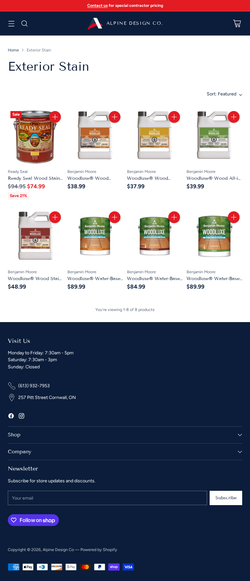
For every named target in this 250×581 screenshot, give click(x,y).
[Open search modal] (24, 23)
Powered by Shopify (98, 549)
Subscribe (226, 498)
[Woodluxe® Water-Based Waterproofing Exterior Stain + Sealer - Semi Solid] (155, 236)
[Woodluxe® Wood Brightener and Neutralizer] (155, 136)
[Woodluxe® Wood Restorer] (95, 136)
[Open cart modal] (236, 23)
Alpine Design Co (58, 549)
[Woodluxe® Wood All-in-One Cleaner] (214, 136)
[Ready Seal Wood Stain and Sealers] (35, 136)
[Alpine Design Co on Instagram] (21, 417)
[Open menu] (11, 23)
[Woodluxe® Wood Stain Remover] (35, 236)
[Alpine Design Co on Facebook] (11, 417)
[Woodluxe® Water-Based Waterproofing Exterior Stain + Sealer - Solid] (214, 236)
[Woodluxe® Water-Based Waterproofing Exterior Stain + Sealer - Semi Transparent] (95, 236)
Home (13, 50)
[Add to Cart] (55, 117)
